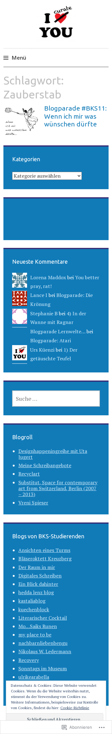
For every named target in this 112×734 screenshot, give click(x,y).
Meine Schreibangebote (44, 465)
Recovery (28, 660)
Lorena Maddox (48, 277)
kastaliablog (31, 600)
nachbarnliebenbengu (43, 643)
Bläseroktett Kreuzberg (45, 558)
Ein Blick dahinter (38, 584)
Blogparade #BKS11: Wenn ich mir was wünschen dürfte (75, 115)
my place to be (34, 634)
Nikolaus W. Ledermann (44, 651)
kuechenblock (33, 609)
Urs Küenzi (42, 349)
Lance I (38, 295)
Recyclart (29, 473)
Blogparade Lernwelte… (57, 331)
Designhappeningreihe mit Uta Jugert (52, 454)
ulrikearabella (33, 676)
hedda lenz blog (36, 592)
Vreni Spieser (33, 502)
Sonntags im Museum (42, 668)
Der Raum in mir (36, 567)
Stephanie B (44, 313)
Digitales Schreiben (40, 575)
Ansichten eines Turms (44, 550)
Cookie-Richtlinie (74, 707)
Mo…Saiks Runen (37, 626)
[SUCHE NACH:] (56, 398)
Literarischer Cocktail (42, 617)
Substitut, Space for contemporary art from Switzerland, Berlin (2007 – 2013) (57, 488)
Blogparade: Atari (50, 340)
